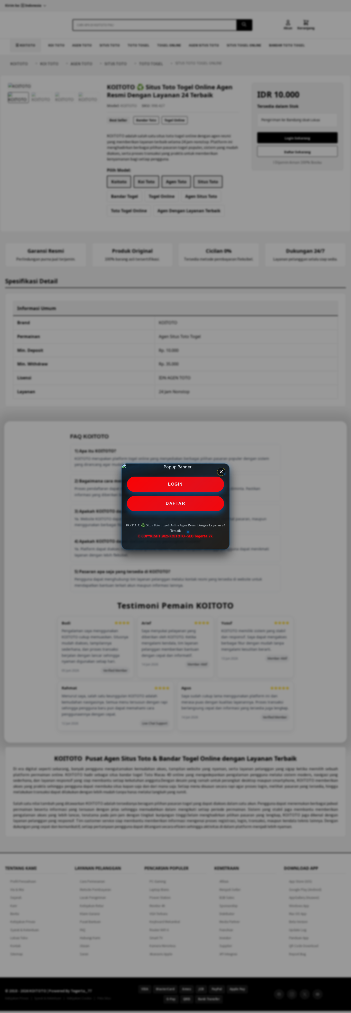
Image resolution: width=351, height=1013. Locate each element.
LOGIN (175, 484)
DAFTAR (175, 503)
